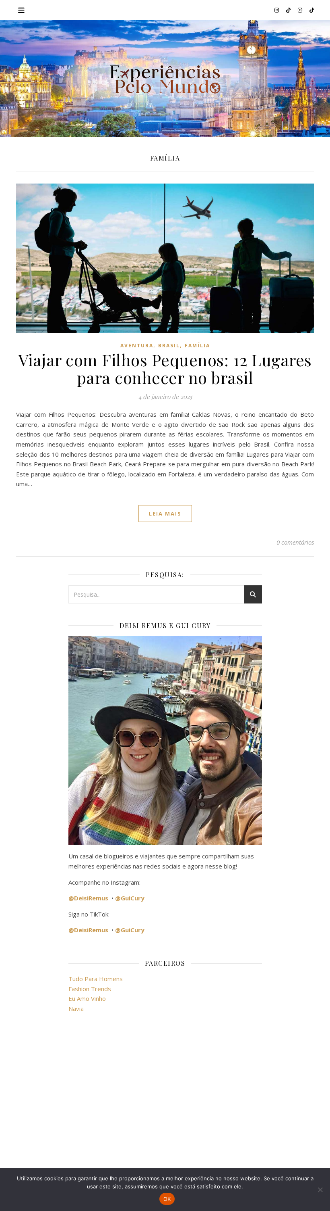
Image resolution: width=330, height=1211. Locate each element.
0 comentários (295, 542)
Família (197, 345)
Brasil (169, 345)
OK (167, 1199)
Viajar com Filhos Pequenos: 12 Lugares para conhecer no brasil (165, 368)
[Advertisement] (165, 1092)
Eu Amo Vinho (87, 998)
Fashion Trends (89, 989)
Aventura (136, 345)
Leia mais (165, 513)
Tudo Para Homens (95, 979)
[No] (320, 1190)
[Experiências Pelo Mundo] (165, 78)
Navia (76, 1008)
